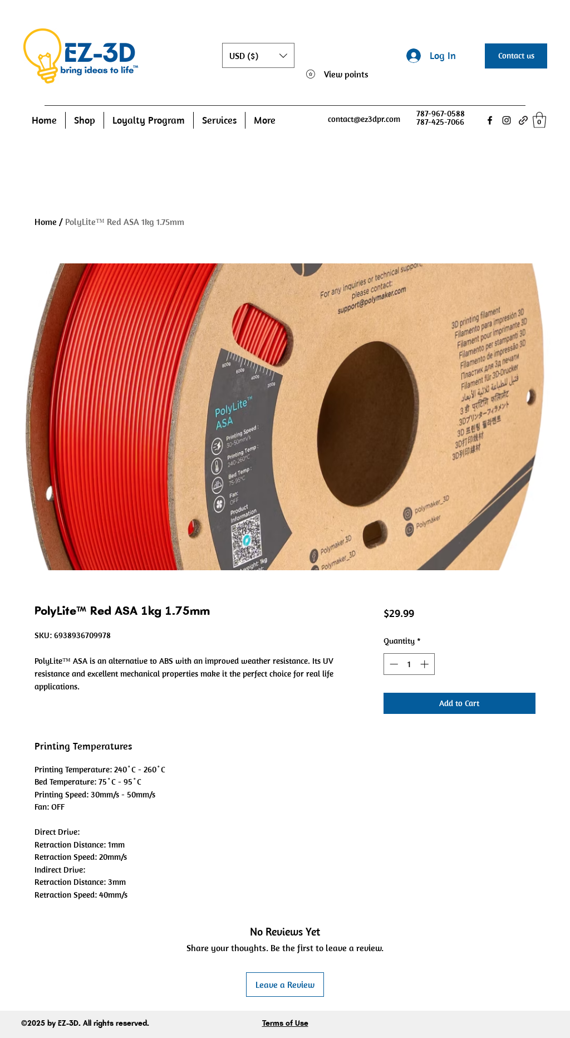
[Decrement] (392, 664)
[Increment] (425, 664)
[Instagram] (506, 120)
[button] (258, 55)
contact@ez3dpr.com (364, 119)
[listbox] (258, 55)
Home (46, 221)
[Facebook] (489, 120)
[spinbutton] (409, 664)
